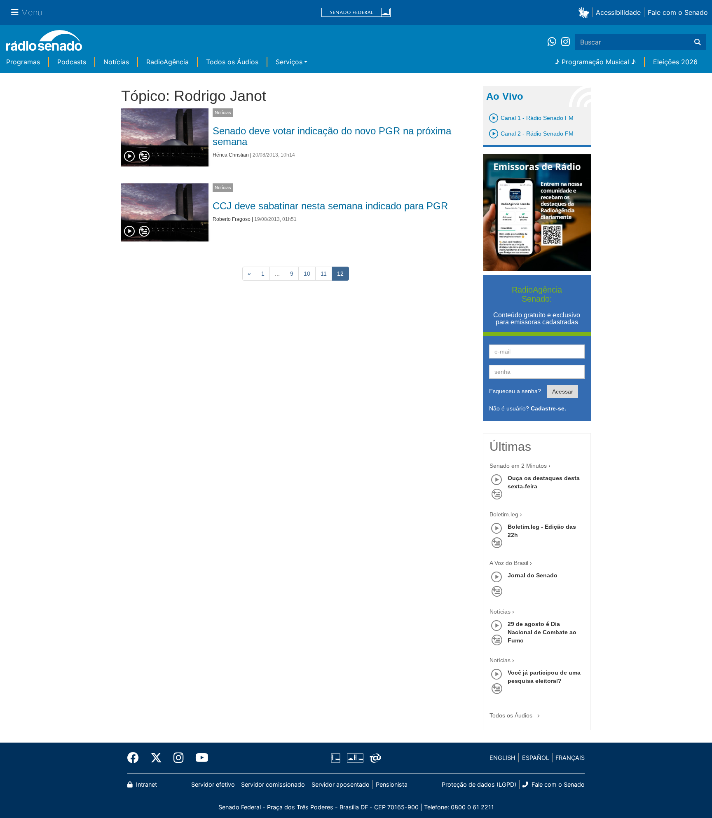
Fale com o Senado (678, 12)
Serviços (289, 62)
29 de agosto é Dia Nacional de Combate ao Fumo (542, 632)
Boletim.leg (504, 514)
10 (307, 273)
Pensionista (392, 784)
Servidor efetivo (213, 784)
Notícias (116, 62)
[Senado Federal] (356, 12)
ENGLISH (502, 757)
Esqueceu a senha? (515, 391)
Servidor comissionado (273, 784)
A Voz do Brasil (509, 563)
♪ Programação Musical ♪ (595, 62)
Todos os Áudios (232, 62)
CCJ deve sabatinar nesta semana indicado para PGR (330, 205)
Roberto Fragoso (232, 219)
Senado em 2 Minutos (518, 465)
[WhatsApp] (554, 42)
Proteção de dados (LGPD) (479, 784)
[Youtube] (199, 757)
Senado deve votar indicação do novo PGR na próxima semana (332, 136)
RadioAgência (167, 62)
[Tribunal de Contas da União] (374, 758)
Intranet (145, 784)
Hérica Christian (231, 155)
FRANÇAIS (570, 757)
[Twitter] (156, 757)
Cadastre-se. (548, 408)
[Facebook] (136, 757)
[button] (585, 12)
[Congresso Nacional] (354, 758)
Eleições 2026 (675, 62)
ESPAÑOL (535, 757)
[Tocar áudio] (130, 156)
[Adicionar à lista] (144, 156)
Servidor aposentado (341, 784)
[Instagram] (565, 42)
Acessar (562, 391)
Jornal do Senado (532, 575)
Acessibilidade (618, 12)
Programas (23, 62)
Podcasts (71, 62)
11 (324, 273)
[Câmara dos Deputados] (337, 758)
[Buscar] (697, 42)
